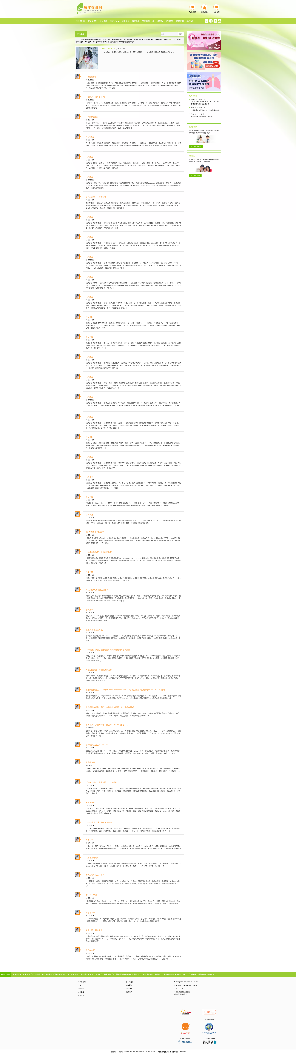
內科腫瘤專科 (148, 39)
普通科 (127, 42)
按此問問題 (197, 146)
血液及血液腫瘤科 (87, 39)
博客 (108, 39)
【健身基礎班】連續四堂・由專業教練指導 (205, 110)
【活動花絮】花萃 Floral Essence (201, 974)
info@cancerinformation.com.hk (187, 982)
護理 (132, 42)
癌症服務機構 (138, 39)
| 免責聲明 (175, 1052)
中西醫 (121, 42)
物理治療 (106, 42)
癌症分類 (113, 21)
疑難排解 (103, 21)
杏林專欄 (146, 21)
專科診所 (115, 39)
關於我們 (180, 21)
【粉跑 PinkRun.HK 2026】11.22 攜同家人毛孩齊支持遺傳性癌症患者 (205, 103)
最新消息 (125, 21)
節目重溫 (170, 21)
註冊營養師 (158, 39)
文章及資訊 (92, 21)
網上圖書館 (157, 21)
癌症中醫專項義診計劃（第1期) (201, 116)
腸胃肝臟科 (114, 42)
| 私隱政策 (160, 1052)
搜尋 (180, 34)
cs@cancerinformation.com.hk (186, 985)
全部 (77, 39)
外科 (120, 39)
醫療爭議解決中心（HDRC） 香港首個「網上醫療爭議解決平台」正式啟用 (110, 974)
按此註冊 (197, 175)
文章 (79, 985)
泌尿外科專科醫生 (85, 42)
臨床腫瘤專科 (128, 39)
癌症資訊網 (80, 21)
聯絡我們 (190, 21)
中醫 (104, 39)
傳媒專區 (135, 21)
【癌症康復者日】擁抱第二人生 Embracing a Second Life (163, 974)
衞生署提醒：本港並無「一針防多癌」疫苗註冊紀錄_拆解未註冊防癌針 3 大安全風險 (45, 974)
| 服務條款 (168, 1052)
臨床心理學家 (97, 42)
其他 (165, 39)
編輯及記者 (98, 39)
